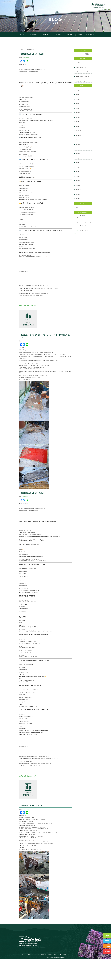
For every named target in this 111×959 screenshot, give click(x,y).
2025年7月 (78, 149)
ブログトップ (83, 50)
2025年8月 (78, 144)
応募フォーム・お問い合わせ (86, 34)
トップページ (21, 34)
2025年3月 (78, 167)
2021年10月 (78, 194)
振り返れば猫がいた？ (81, 81)
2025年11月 (78, 130)
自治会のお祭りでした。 (81, 67)
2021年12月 (78, 185)
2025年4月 (78, 162)
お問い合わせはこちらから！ (28, 305)
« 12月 (75, 233)
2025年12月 (78, 126)
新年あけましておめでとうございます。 (34, 805)
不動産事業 (57, 34)
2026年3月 (78, 112)
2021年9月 (78, 198)
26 (77, 230)
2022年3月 (78, 176)
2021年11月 (78, 189)
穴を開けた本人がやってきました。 (84, 62)
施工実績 (45, 34)
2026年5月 (78, 103)
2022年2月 (78, 180)
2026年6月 (78, 99)
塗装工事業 (33, 34)
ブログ (69, 954)
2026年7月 (78, 94)
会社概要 (69, 34)
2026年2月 (78, 117)
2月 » (91, 233)
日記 (77, 207)
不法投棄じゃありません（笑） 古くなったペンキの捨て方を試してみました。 (46, 336)
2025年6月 (78, 153)
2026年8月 (78, 90)
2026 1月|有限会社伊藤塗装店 (6, 1)
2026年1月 (78, 121)
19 (77, 227)
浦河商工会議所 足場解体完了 (83, 76)
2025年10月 (78, 135)
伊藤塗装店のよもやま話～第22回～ (33, 54)
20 (80, 227)
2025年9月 (78, 139)
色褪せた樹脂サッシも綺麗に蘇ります (84, 72)
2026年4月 (78, 108)
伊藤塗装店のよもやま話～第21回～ (33, 493)
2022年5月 (78, 171)
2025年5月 (78, 158)
